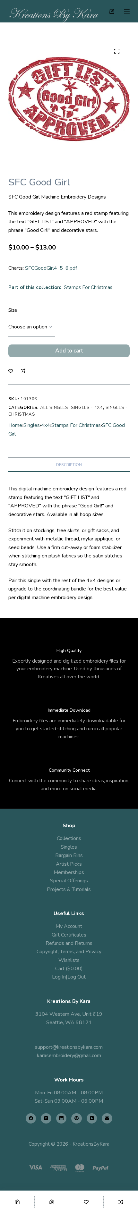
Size (12, 310)
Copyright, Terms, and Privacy (69, 951)
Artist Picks (69, 864)
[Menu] (127, 11)
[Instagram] (46, 1118)
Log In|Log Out (69, 976)
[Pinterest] (76, 1118)
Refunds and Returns (69, 943)
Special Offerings (69, 880)
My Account (69, 926)
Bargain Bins (69, 855)
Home (15, 425)
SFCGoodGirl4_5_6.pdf (51, 268)
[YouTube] (92, 1118)
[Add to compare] (23, 371)
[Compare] (121, 1202)
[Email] (107, 1118)
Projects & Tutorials (69, 889)
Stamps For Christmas (88, 287)
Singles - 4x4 (87, 408)
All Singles (54, 408)
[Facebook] (31, 1118)
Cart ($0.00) (69, 968)
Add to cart (69, 350)
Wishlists (69, 960)
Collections (69, 838)
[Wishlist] (86, 1202)
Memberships (69, 872)
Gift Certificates (69, 934)
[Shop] (52, 1202)
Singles (31, 425)
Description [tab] (69, 464)
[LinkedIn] (61, 1118)
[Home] (17, 1202)
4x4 (45, 425)
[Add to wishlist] (10, 371)
